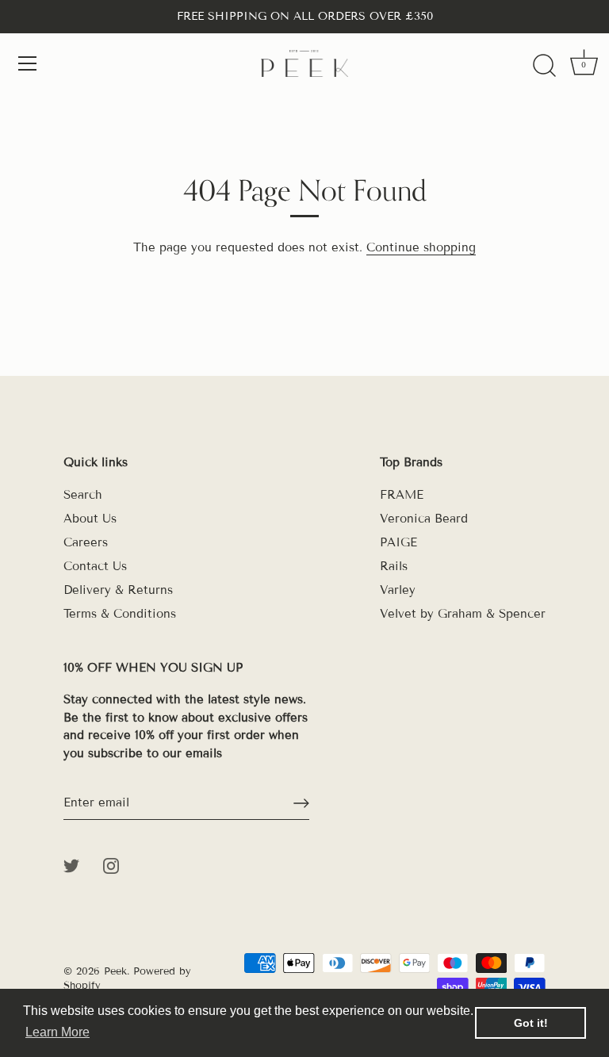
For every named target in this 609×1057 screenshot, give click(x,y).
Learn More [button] (57, 1032)
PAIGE (398, 542)
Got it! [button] (531, 1023)
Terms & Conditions (119, 614)
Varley (398, 590)
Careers (85, 542)
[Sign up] (301, 803)
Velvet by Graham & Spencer (463, 614)
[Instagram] (111, 864)
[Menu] (27, 63)
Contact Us (95, 566)
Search (82, 495)
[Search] (544, 65)
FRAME (401, 495)
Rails (394, 566)
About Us (90, 518)
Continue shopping (421, 247)
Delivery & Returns (118, 590)
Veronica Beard (424, 518)
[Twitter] (71, 864)
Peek (115, 971)
